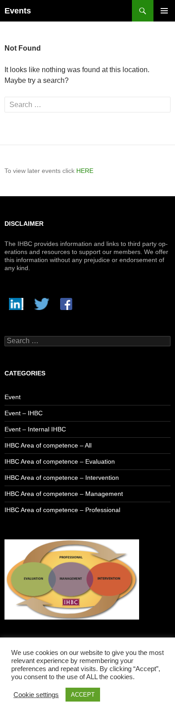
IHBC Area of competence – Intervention (61, 477)
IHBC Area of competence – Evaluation (59, 461)
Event (12, 397)
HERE (84, 170)
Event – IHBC (23, 413)
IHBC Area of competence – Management (63, 493)
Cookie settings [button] (36, 694)
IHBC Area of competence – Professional (62, 509)
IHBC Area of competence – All (48, 445)
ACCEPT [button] (83, 694)
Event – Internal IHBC (35, 429)
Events (17, 10)
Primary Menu (164, 11)
